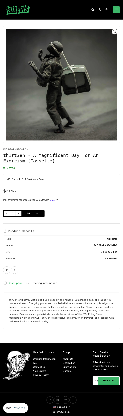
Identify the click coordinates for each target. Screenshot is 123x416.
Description (15, 283)
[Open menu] (116, 9)
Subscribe (108, 380)
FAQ (35, 362)
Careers (67, 370)
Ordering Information (43, 283)
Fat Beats (65, 412)
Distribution (69, 362)
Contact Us (39, 366)
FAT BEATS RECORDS (15, 149)
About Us (68, 358)
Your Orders (39, 370)
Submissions (70, 366)
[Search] (92, 9)
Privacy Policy (41, 374)
